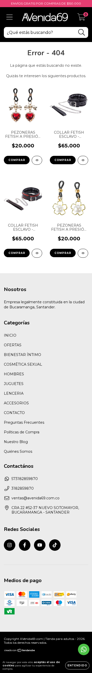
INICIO (10, 335)
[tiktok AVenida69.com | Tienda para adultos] (55, 545)
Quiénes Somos (18, 451)
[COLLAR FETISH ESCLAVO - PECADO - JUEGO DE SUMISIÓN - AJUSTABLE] (83, 160)
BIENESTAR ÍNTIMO (22, 354)
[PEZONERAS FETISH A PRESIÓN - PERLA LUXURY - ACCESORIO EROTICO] (83, 253)
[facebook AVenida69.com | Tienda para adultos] (24, 545)
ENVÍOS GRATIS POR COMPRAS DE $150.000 (46, 3)
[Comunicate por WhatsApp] (83, 649)
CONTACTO (14, 412)
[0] (81, 18)
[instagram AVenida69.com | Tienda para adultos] (9, 545)
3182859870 (23, 488)
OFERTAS (12, 345)
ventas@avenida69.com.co (36, 498)
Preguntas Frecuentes (24, 422)
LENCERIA (14, 393)
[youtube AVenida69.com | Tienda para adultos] (39, 545)
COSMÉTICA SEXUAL (23, 364)
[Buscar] (82, 32)
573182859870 (25, 478)
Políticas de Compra (21, 432)
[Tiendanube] (20, 651)
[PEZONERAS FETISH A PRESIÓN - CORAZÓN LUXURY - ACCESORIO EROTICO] (37, 160)
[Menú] (9, 17)
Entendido (77, 665)
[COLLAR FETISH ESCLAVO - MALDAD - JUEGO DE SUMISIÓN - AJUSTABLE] (37, 253)
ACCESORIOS (16, 403)
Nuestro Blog (16, 441)
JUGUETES (14, 383)
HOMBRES (14, 374)
